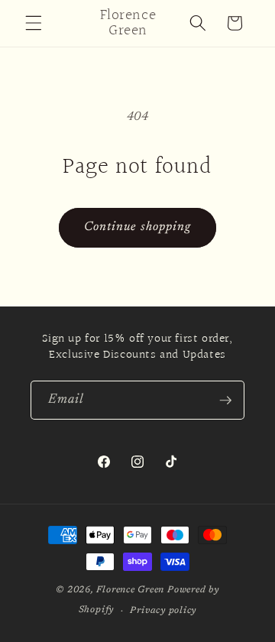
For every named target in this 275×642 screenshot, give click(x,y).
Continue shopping (138, 227)
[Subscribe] (225, 400)
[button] (33, 23)
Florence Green (130, 590)
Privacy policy (163, 610)
